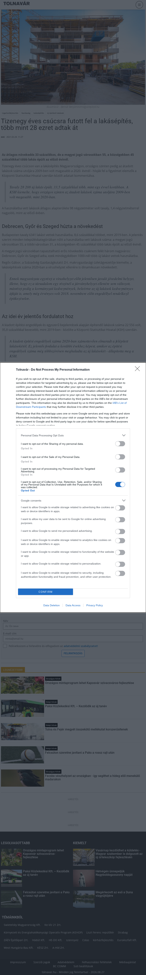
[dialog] (73, 487)
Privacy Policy (94, 605)
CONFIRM (46, 591)
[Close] (138, 370)
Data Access (73, 605)
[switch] (120, 443)
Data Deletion (51, 605)
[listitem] (73, 435)
